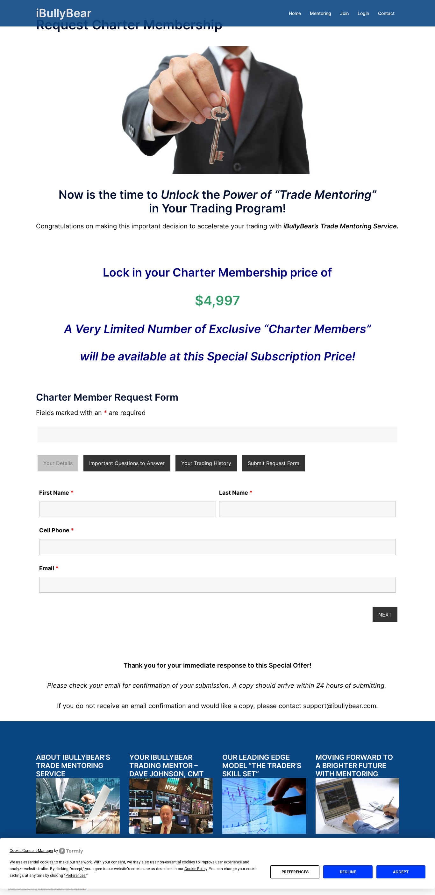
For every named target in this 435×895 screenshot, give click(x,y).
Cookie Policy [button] (195, 869)
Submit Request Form (273, 463)
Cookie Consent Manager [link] (31, 850)
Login (363, 13)
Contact (386, 13)
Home (295, 13)
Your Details (58, 463)
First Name (56, 493)
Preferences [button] (76, 875)
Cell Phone (56, 530)
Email (49, 568)
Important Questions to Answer (127, 463)
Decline (348, 872)
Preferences (295, 872)
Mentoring (320, 13)
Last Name (236, 493)
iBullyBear (63, 13)
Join (344, 13)
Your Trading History (206, 463)
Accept (401, 872)
